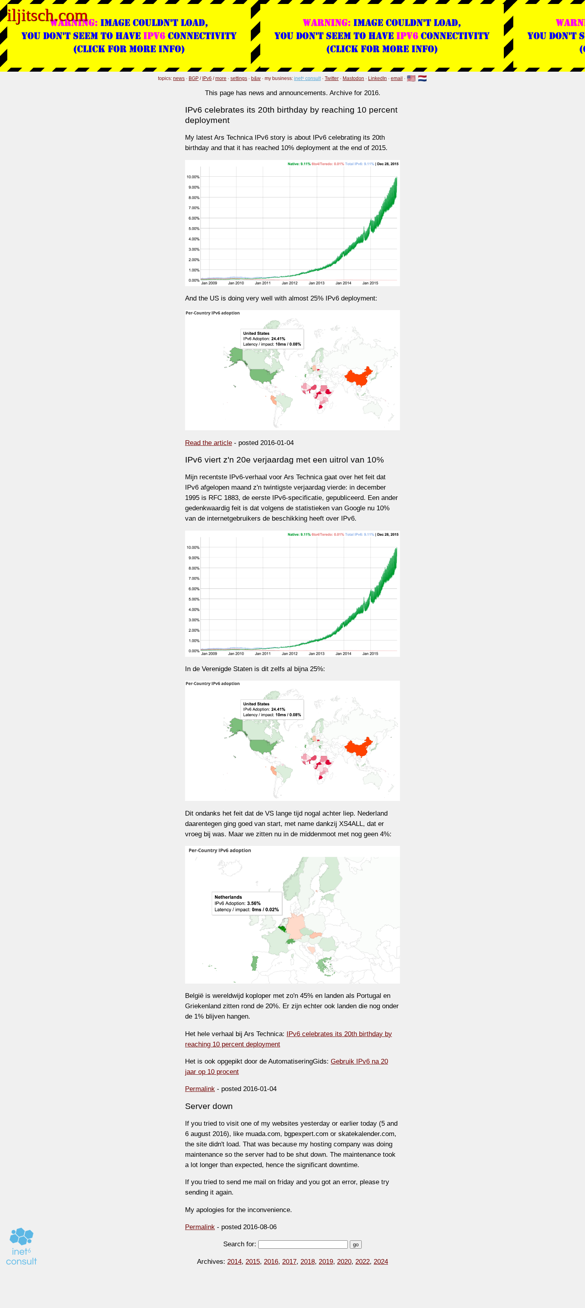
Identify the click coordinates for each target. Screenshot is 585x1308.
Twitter (332, 78)
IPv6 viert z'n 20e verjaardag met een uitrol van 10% (284, 459)
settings (238, 78)
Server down (209, 1106)
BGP (194, 78)
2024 (381, 1261)
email (397, 78)
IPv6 (207, 78)
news (179, 78)
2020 (344, 1261)
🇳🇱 (422, 79)
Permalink (200, 1089)
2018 (307, 1261)
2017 (289, 1261)
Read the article (208, 443)
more (220, 78)
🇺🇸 (411, 79)
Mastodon (353, 78)
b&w (256, 78)
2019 (326, 1261)
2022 (362, 1261)
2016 (271, 1261)
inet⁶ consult (307, 78)
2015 (253, 1261)
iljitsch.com (47, 14)
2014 (234, 1261)
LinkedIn (377, 78)
